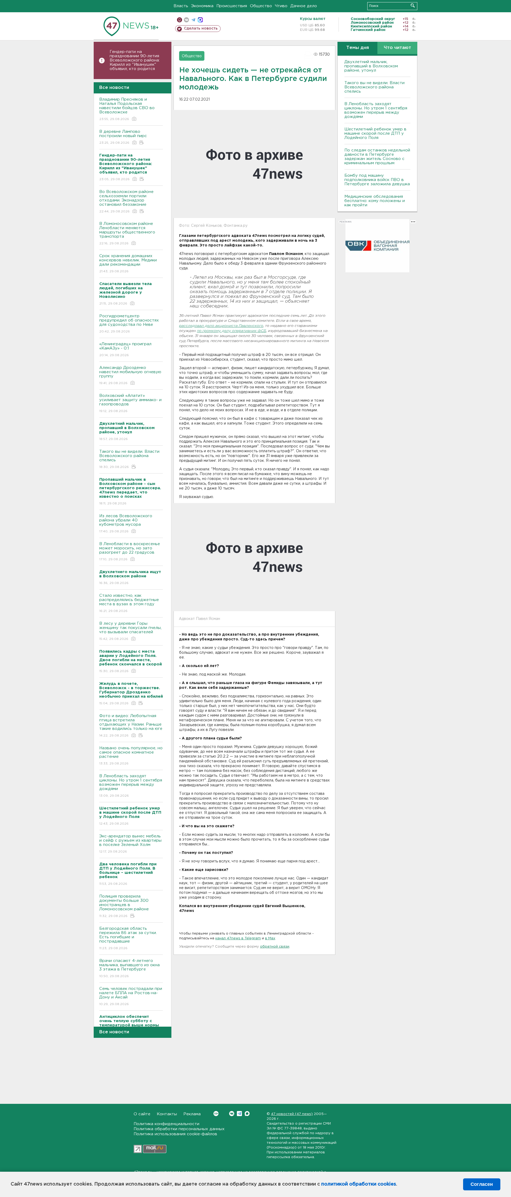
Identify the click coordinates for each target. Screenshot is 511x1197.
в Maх (270, 938)
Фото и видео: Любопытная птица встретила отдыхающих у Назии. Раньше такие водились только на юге (130, 725)
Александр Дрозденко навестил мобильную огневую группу (130, 375)
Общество (261, 6)
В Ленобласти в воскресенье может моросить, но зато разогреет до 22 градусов (129, 551)
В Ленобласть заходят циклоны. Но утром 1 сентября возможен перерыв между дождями (130, 785)
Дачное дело (303, 6)
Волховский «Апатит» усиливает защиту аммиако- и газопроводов (130, 403)
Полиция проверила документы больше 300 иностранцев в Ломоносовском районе (124, 906)
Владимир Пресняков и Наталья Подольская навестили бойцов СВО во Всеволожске (127, 109)
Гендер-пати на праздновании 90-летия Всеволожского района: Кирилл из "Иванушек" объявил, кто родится (135, 60)
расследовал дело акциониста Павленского (221, 326)
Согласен (482, 1184)
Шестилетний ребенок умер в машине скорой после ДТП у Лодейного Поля (375, 133)
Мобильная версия (179, 19)
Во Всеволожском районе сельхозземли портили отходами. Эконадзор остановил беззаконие (126, 201)
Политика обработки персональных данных (179, 1129)
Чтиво (281, 6)
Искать (413, 5)
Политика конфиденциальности (166, 1124)
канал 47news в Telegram (238, 938)
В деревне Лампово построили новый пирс (123, 137)
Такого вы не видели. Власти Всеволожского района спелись (129, 459)
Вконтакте (231, 1113)
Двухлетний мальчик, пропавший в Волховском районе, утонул (371, 66)
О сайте (142, 1114)
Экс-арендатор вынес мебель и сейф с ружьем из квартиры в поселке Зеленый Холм (130, 843)
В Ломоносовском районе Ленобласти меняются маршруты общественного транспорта (127, 233)
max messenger (200, 19)
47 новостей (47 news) (292, 1114)
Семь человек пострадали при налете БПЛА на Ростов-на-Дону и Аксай (130, 996)
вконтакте (186, 19)
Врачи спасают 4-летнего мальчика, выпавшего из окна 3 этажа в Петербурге (129, 968)
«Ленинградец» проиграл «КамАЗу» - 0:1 (125, 349)
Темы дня (357, 48)
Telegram (239, 1113)
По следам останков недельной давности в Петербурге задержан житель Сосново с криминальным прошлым (377, 157)
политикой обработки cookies (358, 1184)
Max (247, 1113)
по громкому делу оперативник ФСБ (231, 331)
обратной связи (274, 946)
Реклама (192, 1114)
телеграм (193, 19)
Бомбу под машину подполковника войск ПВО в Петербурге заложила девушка (377, 180)
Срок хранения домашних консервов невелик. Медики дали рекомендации (128, 263)
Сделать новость (201, 28)
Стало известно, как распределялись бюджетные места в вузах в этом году (129, 603)
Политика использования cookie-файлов (175, 1134)
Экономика (202, 6)
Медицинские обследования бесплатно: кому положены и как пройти (374, 201)
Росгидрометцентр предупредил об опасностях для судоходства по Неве (129, 323)
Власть (181, 6)
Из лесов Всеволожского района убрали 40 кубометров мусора (125, 523)
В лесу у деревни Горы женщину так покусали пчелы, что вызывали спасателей (130, 631)
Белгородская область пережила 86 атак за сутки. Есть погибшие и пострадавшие (128, 938)
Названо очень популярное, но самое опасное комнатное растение (131, 755)
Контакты (167, 1114)
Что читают (397, 48)
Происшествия (231, 6)
